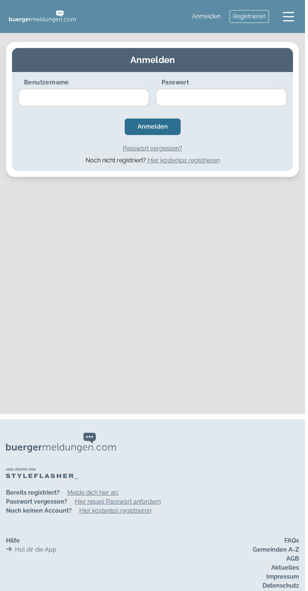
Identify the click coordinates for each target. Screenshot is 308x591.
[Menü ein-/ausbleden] (288, 16)
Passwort (175, 82)
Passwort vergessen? (152, 148)
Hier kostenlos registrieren (184, 160)
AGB (292, 558)
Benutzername (46, 82)
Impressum (282, 576)
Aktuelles (285, 567)
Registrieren (249, 16)
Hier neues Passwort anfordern (118, 501)
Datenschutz (281, 585)
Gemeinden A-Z (276, 549)
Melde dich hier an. (93, 492)
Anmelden (206, 16)
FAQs (291, 540)
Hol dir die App (35, 549)
